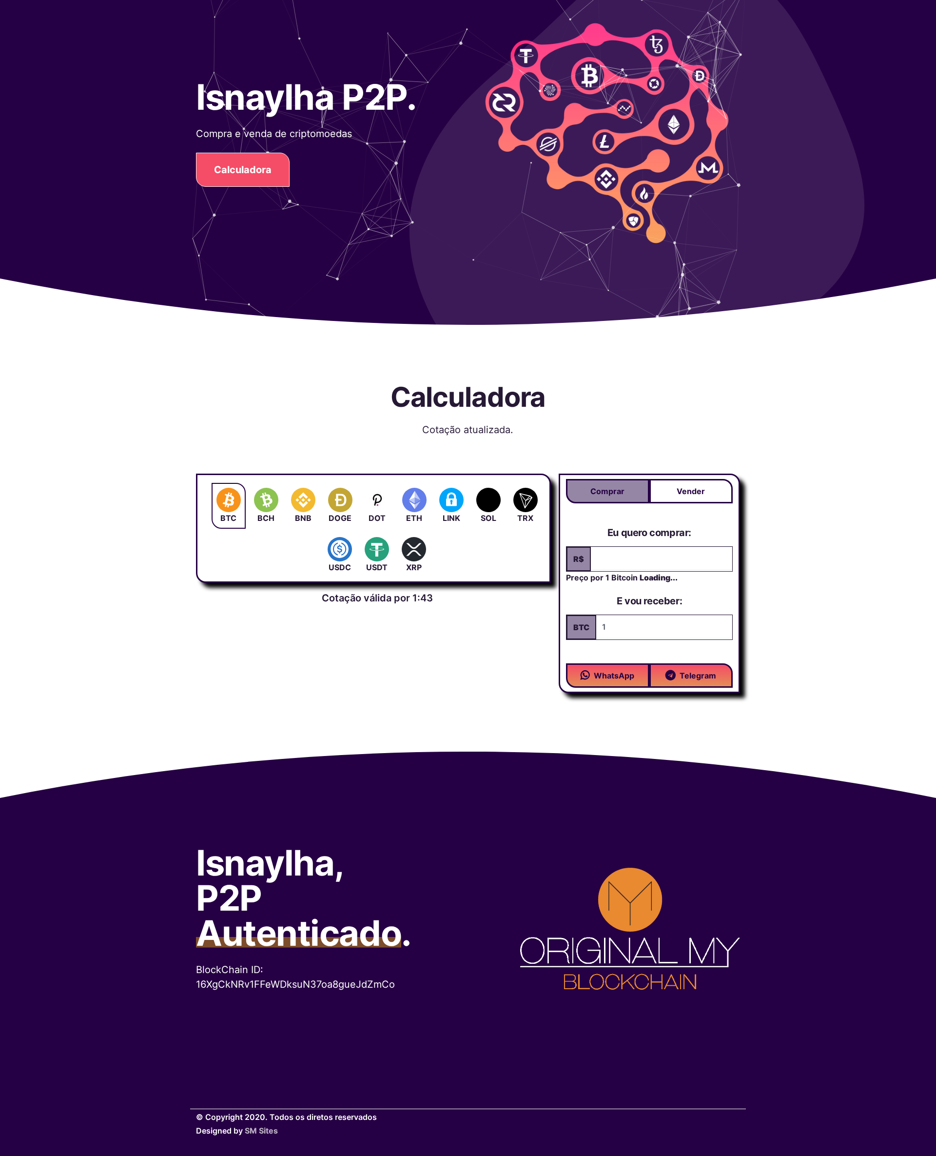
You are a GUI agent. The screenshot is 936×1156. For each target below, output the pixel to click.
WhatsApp (614, 675)
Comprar (607, 491)
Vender (691, 491)
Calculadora (243, 170)
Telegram (698, 675)
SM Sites (261, 1131)
